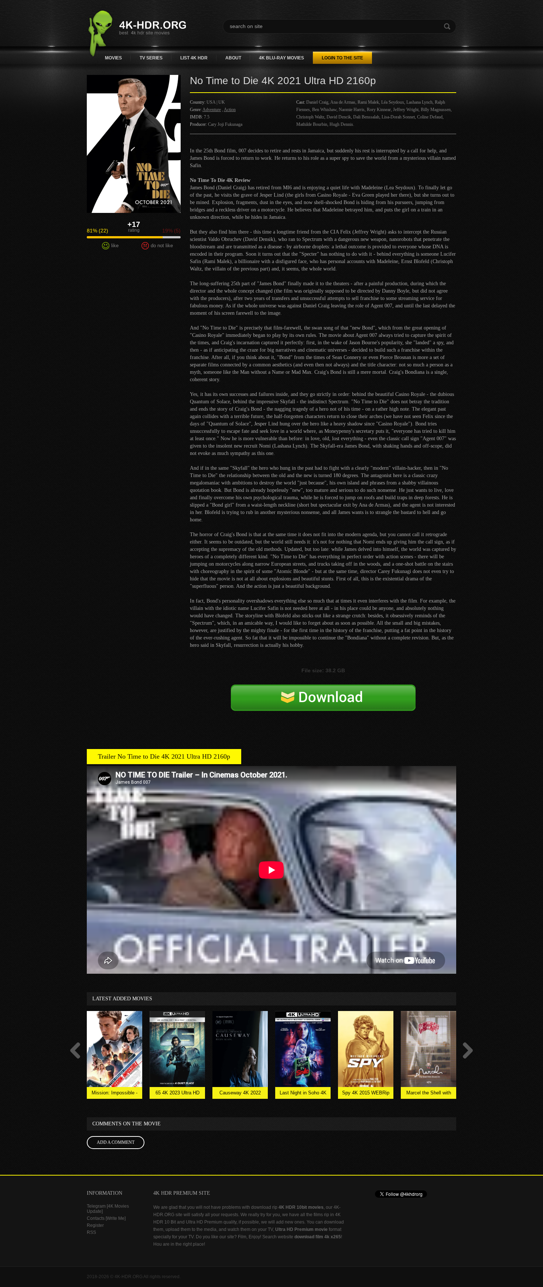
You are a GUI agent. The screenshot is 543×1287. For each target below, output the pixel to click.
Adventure (211, 109)
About (233, 58)
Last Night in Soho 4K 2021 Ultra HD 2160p (303, 1094)
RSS (91, 1232)
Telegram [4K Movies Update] (108, 1209)
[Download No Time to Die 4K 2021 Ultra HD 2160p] (323, 705)
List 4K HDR (194, 58)
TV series (151, 58)
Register (95, 1225)
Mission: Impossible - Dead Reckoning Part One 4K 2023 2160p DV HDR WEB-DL (114, 1094)
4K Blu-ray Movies (281, 58)
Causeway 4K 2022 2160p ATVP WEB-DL (240, 1094)
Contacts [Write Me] (106, 1218)
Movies (113, 58)
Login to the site (342, 58)
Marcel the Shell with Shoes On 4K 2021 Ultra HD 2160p (428, 1094)
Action (230, 109)
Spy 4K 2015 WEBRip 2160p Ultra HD (365, 1094)
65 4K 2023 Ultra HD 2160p (177, 1094)
